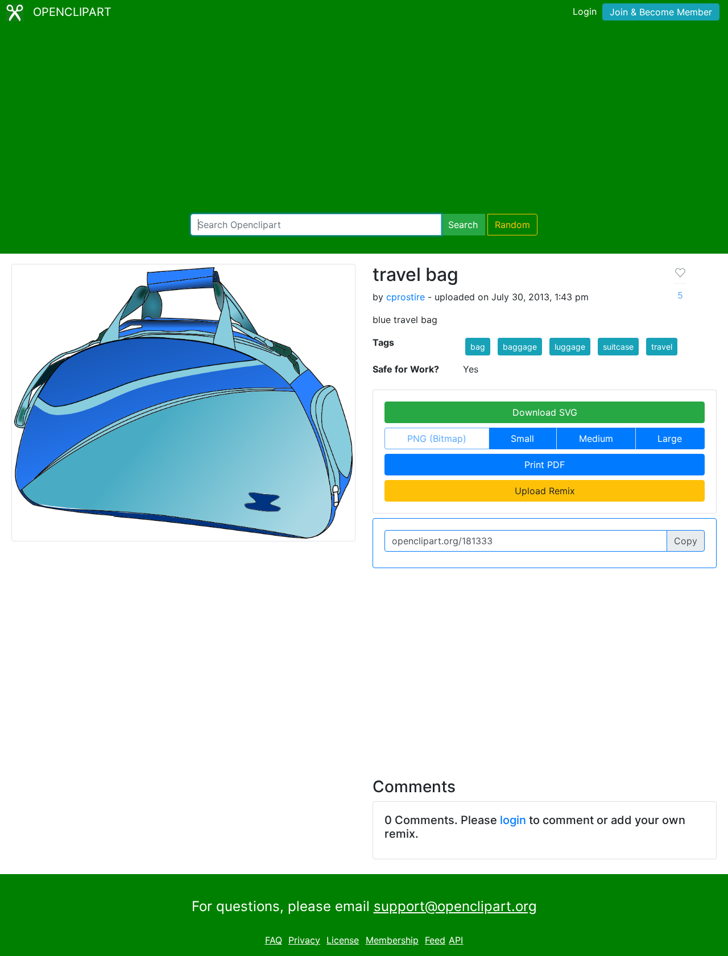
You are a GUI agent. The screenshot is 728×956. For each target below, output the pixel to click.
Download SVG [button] (544, 412)
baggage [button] (520, 346)
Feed (435, 940)
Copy (685, 541)
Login (585, 11)
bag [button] (477, 346)
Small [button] (522, 438)
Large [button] (669, 438)
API (456, 940)
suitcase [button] (618, 346)
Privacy (304, 940)
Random (512, 224)
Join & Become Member (661, 12)
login (513, 820)
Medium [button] (596, 438)
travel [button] (661, 346)
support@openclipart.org (455, 906)
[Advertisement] (364, 119)
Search (463, 224)
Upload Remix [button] (545, 490)
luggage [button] (570, 346)
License (342, 940)
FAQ (273, 940)
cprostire (405, 297)
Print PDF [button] (544, 464)
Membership (392, 940)
